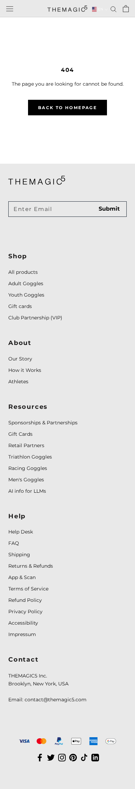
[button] (97, 9)
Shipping (19, 554)
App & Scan (22, 577)
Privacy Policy (25, 611)
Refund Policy (25, 600)
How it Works (24, 370)
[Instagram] (62, 757)
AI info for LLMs (27, 491)
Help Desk (20, 532)
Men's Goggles (26, 480)
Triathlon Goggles (30, 457)
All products (23, 272)
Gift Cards (20, 434)
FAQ (13, 543)
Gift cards (20, 306)
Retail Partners (26, 445)
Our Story (20, 359)
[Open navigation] (9, 8)
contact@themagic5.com (56, 699)
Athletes (18, 381)
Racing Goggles (27, 468)
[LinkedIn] (95, 757)
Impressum (22, 634)
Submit (109, 208)
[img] (36, 180)
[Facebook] (40, 757)
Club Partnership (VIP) (35, 318)
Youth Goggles (26, 295)
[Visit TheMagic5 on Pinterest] (73, 757)
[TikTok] (84, 757)
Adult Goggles (25, 283)
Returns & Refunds (30, 566)
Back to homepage (67, 107)
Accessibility (23, 623)
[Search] (113, 9)
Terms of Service (28, 589)
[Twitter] (51, 757)
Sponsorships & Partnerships (43, 423)
